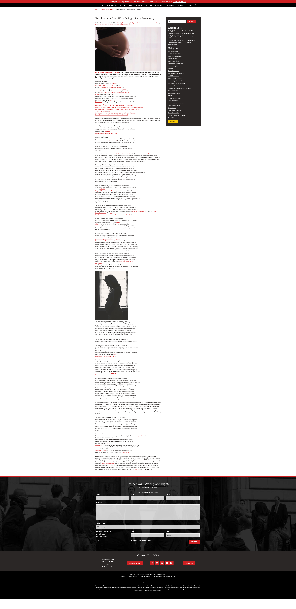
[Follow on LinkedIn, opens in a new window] (162, 563)
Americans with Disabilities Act (109, 141)
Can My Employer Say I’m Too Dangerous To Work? (181, 33)
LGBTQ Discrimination (173, 76)
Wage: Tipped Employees (174, 110)
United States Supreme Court (122, 154)
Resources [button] (158, 5)
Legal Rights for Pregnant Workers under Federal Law (106, 132)
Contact (190, 5)
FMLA (100, 263)
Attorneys (139, 5)
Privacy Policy (140, 577)
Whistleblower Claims (173, 113)
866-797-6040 (179, 1)
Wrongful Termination (173, 118)
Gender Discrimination (101, 25)
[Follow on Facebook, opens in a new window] (152, 563)
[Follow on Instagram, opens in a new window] (171, 563)
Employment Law (172, 59)
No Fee (122, 5)
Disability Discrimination (123, 23)
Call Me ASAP (102, 534)
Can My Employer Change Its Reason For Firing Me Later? (181, 37)
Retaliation (170, 96)
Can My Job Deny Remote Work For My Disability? (181, 31)
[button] (294, 597)
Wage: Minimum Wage (174, 105)
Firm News (170, 68)
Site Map (131, 577)
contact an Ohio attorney (108, 464)
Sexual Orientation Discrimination (176, 103)
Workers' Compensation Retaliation (177, 115)
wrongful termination (100, 105)
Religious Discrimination (174, 93)
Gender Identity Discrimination (176, 73)
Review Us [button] (189, 563)
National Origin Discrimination (175, 81)
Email (133, 494)
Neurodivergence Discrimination (176, 83)
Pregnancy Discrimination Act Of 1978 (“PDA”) (106, 84)
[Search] (195, 5)
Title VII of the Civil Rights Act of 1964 (111, 87)
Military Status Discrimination (175, 78)
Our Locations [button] (135, 563)
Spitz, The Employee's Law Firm (143, 575)
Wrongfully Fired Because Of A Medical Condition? (181, 40)
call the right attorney (139, 436)
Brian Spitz (105, 23)
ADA (119, 141)
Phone (168, 494)
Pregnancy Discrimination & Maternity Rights (119, 25)
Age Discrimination (173, 51)
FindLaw (173, 577)
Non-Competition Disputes (175, 86)
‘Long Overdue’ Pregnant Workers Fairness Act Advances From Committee (113, 214)
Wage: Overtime (172, 108)
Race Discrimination (173, 91)
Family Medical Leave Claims (152, 23)
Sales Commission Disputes (175, 98)
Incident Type (101, 523)
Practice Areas (112, 5)
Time (167, 532)
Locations (171, 5)
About (130, 5)
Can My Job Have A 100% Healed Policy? (105, 355)
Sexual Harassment (173, 100)
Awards (149, 5)
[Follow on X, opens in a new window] (157, 563)
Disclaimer (98, 541)
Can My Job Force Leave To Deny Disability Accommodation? (179, 43)
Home (101, 5)
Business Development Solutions (157, 577)
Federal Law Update (173, 66)
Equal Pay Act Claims (173, 61)
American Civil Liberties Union (140, 211)
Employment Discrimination (137, 23)
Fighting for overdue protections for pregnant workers (107, 240)
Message (99, 503)
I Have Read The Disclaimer (142, 540)
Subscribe (173, 121)
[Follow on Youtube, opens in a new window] (167, 563)
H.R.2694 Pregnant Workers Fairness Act (103, 190)
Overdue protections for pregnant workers (109, 238)
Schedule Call (102, 536)
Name (98, 494)
